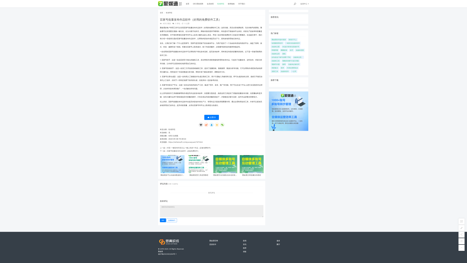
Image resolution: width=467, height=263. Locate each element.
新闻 (244, 241)
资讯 (244, 244)
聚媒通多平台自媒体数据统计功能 (172, 175)
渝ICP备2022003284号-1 (167, 254)
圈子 (278, 244)
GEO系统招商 (198, 4)
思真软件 (212, 244)
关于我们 (241, 4)
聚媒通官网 (213, 241)
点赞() (212, 117)
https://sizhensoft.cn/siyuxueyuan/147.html (185, 142)
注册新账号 (171, 220)
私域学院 (220, 4)
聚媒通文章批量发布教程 (251, 175)
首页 (187, 4)
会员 (303, 4)
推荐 (244, 248)
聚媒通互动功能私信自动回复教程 (225, 175)
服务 (278, 241)
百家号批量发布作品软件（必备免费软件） (183, 151)
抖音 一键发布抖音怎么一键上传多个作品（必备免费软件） (189, 148)
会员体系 (210, 4)
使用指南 (231, 4)
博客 (244, 252)
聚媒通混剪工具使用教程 (198, 175)
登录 (163, 220)
